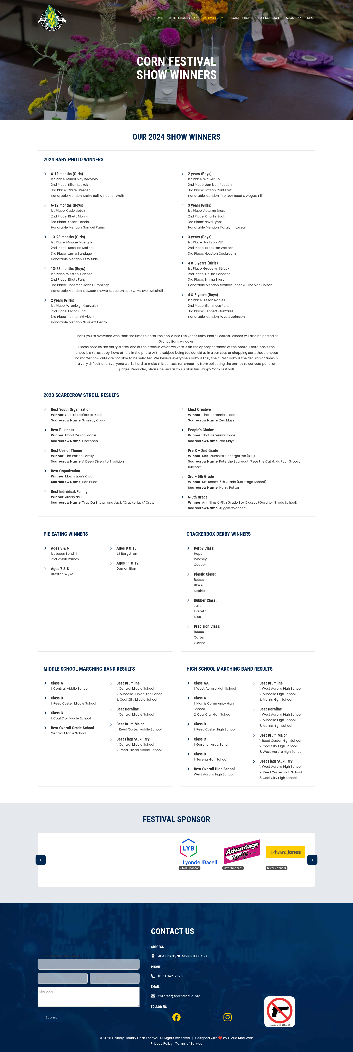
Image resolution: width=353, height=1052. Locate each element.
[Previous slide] (41, 860)
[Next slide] (312, 860)
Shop (311, 18)
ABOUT (291, 18)
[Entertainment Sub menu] (195, 17)
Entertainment (180, 18)
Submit (51, 1017)
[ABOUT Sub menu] (299, 17)
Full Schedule (269, 18)
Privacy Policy (162, 1043)
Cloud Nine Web (240, 1038)
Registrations (241, 18)
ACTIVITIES (210, 18)
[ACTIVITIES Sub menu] (221, 17)
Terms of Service (188, 1043)
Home (158, 18)
